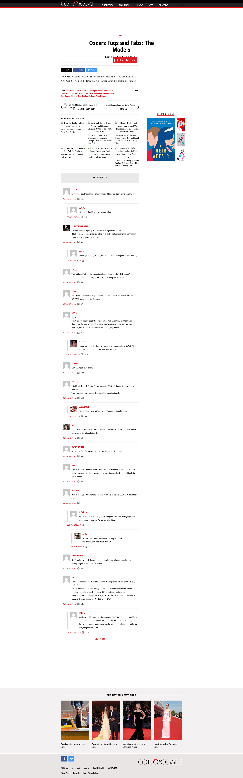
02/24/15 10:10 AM (74, 525)
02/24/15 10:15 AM (74, 261)
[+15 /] (83, 632)
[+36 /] (78, 398)
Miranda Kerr (76, 96)
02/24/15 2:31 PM (73, 416)
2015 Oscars (70, 91)
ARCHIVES (76, 768)
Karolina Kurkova (88, 96)
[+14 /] (82, 354)
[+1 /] (83, 525)
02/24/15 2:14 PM (77, 547)
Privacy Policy (65, 773)
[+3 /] (78, 482)
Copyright (76, 773)
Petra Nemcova (101, 96)
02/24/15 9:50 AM (69, 503)
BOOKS (86, 768)
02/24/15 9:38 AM (69, 398)
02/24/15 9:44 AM (69, 482)
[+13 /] (78, 456)
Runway (139, 5)
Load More (100, 639)
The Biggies (107, 5)
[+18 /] (78, 604)
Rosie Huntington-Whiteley (99, 93)
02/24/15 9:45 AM (73, 354)
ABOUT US (64, 768)
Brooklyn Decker (81, 93)
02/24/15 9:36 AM (69, 304)
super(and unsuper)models (92, 91)
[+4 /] (82, 416)
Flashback (124, 5)
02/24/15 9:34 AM (69, 199)
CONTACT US (112, 768)
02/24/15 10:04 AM (74, 632)
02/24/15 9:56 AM (69, 604)
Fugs (121, 36)
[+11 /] (78, 373)
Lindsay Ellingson (67, 93)
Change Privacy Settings (90, 773)
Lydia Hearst (109, 91)
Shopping (164, 5)
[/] (78, 503)
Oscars (78, 91)
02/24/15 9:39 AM (69, 438)
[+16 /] (78, 282)
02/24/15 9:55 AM (69, 569)
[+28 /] (78, 199)
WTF (151, 5)
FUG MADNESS (98, 768)
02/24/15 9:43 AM (73, 217)
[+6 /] (82, 217)
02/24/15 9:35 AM (69, 242)
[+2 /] (83, 261)
